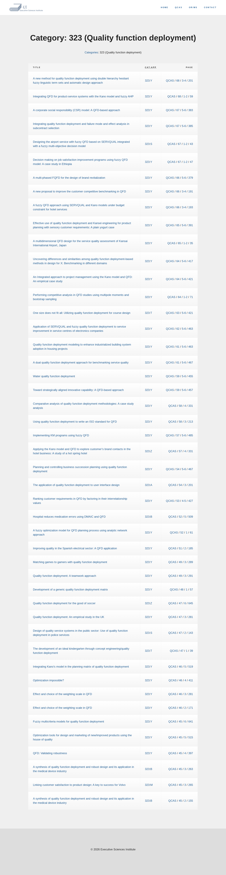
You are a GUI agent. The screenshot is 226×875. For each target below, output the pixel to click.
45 (180, 721)
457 (190, 390)
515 (190, 737)
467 (190, 362)
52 (180, 516)
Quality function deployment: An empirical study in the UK (68, 617)
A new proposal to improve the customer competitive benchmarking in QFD (79, 191)
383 (190, 110)
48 (181, 589)
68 (177, 80)
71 (191, 297)
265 (190, 784)
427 (190, 500)
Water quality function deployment (54, 376)
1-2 (185, 96)
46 (180, 666)
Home (164, 7)
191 (190, 191)
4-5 (184, 500)
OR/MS (193, 7)
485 (190, 435)
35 (191, 243)
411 (191, 680)
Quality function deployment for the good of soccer (64, 603)
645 (190, 603)
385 (190, 126)
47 (191, 161)
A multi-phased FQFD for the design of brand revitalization (69, 177)
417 (190, 261)
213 (190, 421)
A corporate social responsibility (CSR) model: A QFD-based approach (76, 110)
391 (190, 225)
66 (177, 177)
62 (177, 328)
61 (177, 346)
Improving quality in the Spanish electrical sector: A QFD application (75, 548)
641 (190, 721)
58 (180, 405)
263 (190, 769)
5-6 (184, 110)
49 (180, 562)
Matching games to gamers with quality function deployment (70, 562)
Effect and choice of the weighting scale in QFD (62, 694)
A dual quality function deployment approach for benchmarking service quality (81, 362)
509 (190, 516)
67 (177, 110)
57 (177, 435)
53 (177, 500)
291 (190, 575)
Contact (210, 7)
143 (190, 632)
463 (190, 328)
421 (190, 279)
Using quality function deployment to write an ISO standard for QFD (75, 421)
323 (147, 80)
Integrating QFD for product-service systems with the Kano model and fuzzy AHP (83, 96)
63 (177, 312)
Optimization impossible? (48, 680)
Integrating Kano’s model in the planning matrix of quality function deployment (81, 666)
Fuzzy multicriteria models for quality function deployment (68, 721)
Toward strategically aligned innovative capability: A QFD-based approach (78, 390)
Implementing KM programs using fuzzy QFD (61, 435)
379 (190, 177)
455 (190, 376)
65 (177, 225)
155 (190, 800)
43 (191, 143)
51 (180, 548)
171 (190, 707)
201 (190, 80)
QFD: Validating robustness (50, 753)
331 (190, 405)
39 (191, 650)
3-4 (184, 80)
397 (190, 753)
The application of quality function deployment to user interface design (76, 485)
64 (177, 261)
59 (191, 96)
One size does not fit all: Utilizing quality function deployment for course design (81, 312)
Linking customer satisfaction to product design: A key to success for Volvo (79, 784)
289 (190, 562)
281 (190, 617)
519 (190, 666)
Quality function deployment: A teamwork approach (64, 575)
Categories (91, 52)
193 (190, 207)
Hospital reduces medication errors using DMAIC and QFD (69, 516)
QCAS (178, 7)
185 (190, 548)
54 (177, 469)
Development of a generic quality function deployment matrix (70, 589)
